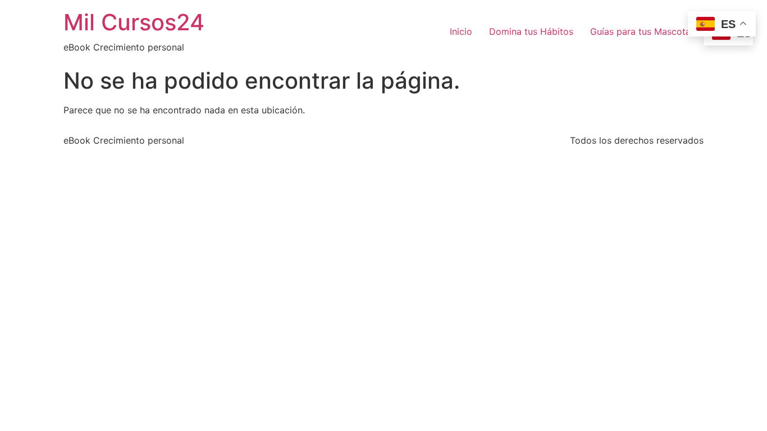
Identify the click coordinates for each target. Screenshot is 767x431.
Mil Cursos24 (133, 22)
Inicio (461, 31)
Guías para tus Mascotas (642, 31)
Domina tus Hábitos (531, 31)
